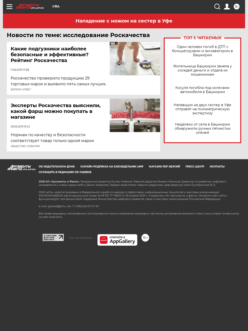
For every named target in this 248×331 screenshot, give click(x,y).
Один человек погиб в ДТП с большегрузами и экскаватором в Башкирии (202, 51)
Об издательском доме (57, 166)
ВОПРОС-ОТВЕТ (21, 89)
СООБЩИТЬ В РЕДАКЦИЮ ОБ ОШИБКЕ (65, 172)
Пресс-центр (195, 166)
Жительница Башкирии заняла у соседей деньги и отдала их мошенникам (202, 70)
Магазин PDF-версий (164, 166)
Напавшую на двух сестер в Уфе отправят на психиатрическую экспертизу (202, 109)
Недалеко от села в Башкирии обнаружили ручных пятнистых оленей (203, 128)
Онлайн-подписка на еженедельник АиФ (111, 166)
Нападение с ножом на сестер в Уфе (124, 21)
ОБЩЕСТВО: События (25, 146)
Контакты (217, 166)
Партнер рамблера (80, 237)
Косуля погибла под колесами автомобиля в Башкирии (202, 90)
